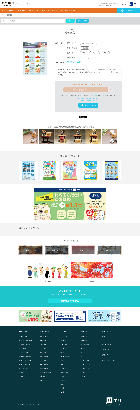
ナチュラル (94, 53)
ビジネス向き (64, 336)
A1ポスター (84, 348)
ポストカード (85, 344)
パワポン (8, 4)
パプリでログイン (128, 10)
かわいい (63, 368)
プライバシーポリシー (109, 360)
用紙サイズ (85, 331)
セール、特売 (23, 336)
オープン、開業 (23, 352)
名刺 (82, 352)
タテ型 (83, 53)
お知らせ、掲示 (23, 368)
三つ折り (63, 384)
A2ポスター (84, 376)
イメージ (63, 331)
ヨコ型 (62, 392)
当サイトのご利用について (69, 10)
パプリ (96, 95)
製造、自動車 (44, 364)
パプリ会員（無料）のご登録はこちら (88, 98)
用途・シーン (23, 331)
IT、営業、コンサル (46, 372)
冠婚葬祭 (42, 376)
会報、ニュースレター (25, 360)
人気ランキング (34, 10)
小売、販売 (84, 48)
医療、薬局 (43, 340)
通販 (67, 62)
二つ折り (63, 380)
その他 (21, 376)
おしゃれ (63, 340)
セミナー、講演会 (24, 344)
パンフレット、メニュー (88, 43)
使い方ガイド (52, 10)
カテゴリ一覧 (21, 10)
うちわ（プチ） (85, 368)
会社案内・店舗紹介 (25, 356)
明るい (106, 53)
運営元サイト (106, 355)
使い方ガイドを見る (70, 300)
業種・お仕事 (44, 331)
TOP (3, 15)
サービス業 (43, 360)
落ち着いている (65, 356)
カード (83, 356)
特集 (43, 10)
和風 (61, 360)
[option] (28, 171)
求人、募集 (22, 348)
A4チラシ (84, 58)
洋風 (61, 364)
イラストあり (64, 376)
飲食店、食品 (44, 336)
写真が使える (64, 372)
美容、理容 (43, 352)
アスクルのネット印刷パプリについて (88, 100)
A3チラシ (84, 336)
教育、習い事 (44, 356)
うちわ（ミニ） (85, 364)
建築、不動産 (44, 368)
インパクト (63, 348)
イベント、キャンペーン (26, 340)
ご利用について (107, 350)
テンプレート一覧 (7, 10)
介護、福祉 (43, 344)
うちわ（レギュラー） (87, 360)
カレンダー (22, 372)
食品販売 (78, 62)
